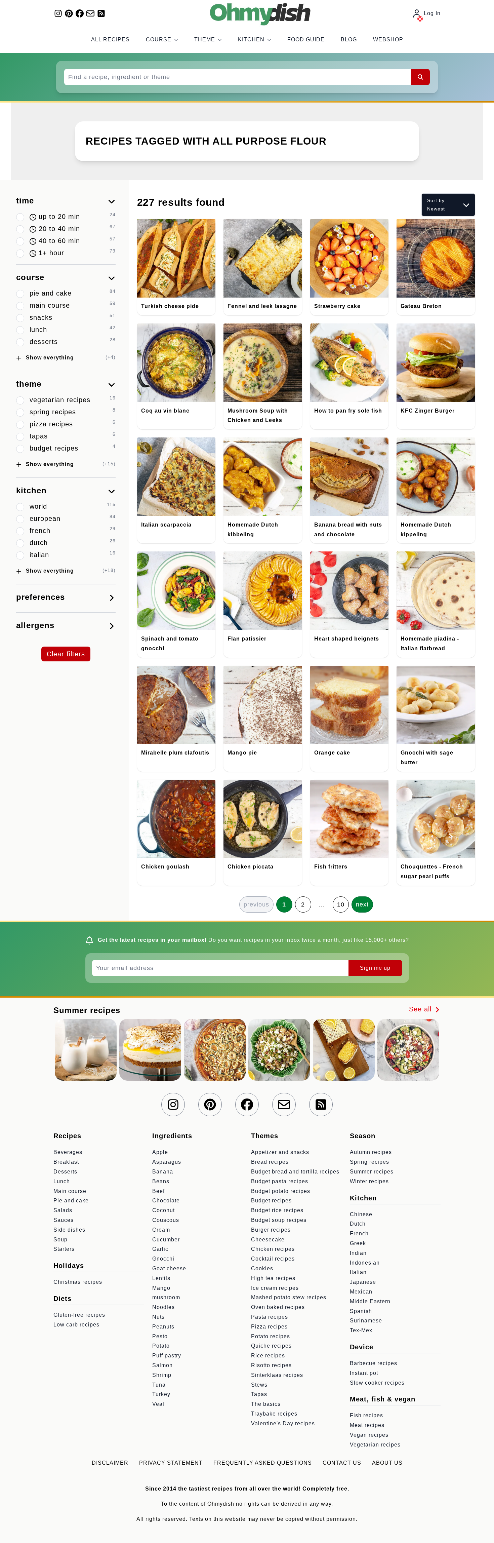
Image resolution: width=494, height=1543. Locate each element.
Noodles (163, 1307)
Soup (60, 1239)
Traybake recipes (274, 1414)
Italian (358, 1272)
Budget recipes (271, 1200)
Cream (161, 1230)
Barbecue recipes (373, 1363)
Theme (204, 39)
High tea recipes (273, 1278)
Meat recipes (367, 1425)
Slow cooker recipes (377, 1383)
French (359, 1233)
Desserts (65, 1171)
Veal (158, 1404)
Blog (349, 39)
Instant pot (364, 1373)
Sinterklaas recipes (277, 1375)
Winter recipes (369, 1181)
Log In (432, 13)
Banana (162, 1171)
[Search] (420, 77)
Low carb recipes (76, 1324)
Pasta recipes (269, 1317)
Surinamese (366, 1320)
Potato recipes (270, 1336)
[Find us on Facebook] (79, 13)
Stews (259, 1385)
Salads (62, 1210)
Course (158, 39)
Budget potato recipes (280, 1191)
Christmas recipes (77, 1282)
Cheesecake (268, 1239)
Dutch (358, 1224)
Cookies (262, 1268)
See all (421, 1009)
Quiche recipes (271, 1346)
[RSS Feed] (101, 13)
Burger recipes (271, 1230)
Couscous (165, 1220)
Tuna (159, 1385)
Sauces (63, 1220)
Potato (161, 1346)
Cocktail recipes (273, 1259)
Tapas (259, 1394)
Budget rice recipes (277, 1210)
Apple (160, 1152)
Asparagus (166, 1162)
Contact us (342, 1463)
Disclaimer (110, 1463)
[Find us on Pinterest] (69, 13)
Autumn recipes (371, 1152)
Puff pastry (166, 1355)
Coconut (163, 1210)
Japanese (363, 1282)
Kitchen (251, 39)
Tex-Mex (361, 1330)
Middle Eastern (370, 1301)
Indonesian (365, 1263)
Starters (64, 1249)
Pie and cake (71, 1200)
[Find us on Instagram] (58, 13)
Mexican (361, 1292)
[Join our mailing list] (90, 13)
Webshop (388, 39)
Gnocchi (163, 1259)
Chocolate (166, 1200)
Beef (158, 1191)
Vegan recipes (369, 1435)
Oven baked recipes (278, 1307)
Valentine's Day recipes (283, 1423)
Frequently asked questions (262, 1463)
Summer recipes (372, 1171)
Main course (69, 1191)
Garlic (160, 1249)
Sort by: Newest (436, 204)
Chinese (361, 1214)
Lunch (61, 1181)
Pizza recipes (269, 1326)
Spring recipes (369, 1162)
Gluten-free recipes (79, 1315)
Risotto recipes (271, 1365)
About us (387, 1463)
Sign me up (375, 968)
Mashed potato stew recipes (288, 1297)
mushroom (166, 1297)
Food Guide (306, 39)
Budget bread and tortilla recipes (295, 1171)
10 (340, 904)
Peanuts (163, 1326)
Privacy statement (171, 1463)
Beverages (67, 1152)
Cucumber (166, 1239)
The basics (266, 1404)
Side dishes (69, 1230)
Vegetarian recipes (375, 1445)
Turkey (161, 1394)
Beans (160, 1181)
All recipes (110, 39)
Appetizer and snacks (280, 1152)
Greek (358, 1243)
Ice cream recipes (275, 1288)
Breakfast (66, 1162)
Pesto (160, 1336)
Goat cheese (169, 1268)
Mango (161, 1288)
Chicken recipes (273, 1249)
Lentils (161, 1278)
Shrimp (161, 1375)
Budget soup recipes (278, 1220)
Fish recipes (366, 1415)
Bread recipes (270, 1162)
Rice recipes (268, 1355)
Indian (358, 1253)
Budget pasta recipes (279, 1181)
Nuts (158, 1317)
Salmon (162, 1365)
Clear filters (66, 654)
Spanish (361, 1311)
